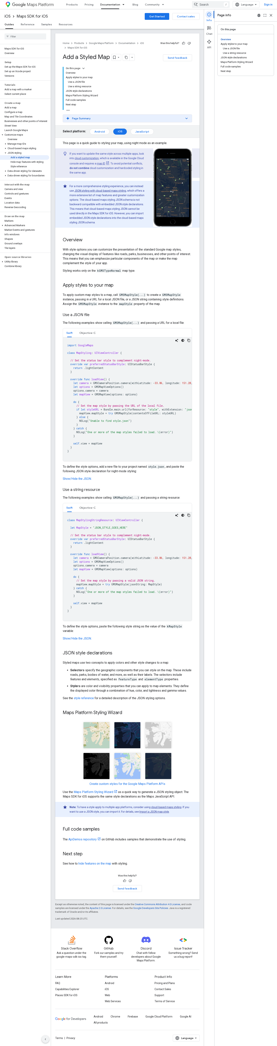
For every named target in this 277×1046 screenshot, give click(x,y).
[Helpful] (183, 43)
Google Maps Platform (101, 43)
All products (101, 1022)
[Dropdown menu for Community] (164, 4)
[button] (24, 135)
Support (159, 995)
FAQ (57, 983)
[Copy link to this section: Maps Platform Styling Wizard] (126, 713)
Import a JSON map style (154, 811)
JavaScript (142, 131)
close (271, 15)
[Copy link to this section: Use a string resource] (104, 490)
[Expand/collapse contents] (83, 68)
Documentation (110, 4)
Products (72, 4)
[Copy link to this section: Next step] (86, 854)
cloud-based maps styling (166, 807)
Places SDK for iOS (66, 995)
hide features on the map (94, 863)
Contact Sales (163, 989)
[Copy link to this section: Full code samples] (103, 829)
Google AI (185, 1016)
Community (152, 4)
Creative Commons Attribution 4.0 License (157, 904)
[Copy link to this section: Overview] (86, 240)
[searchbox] (25, 36)
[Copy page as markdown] (126, 57)
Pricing (89, 4)
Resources (66, 24)
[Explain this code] (177, 340)
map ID (101, 163)
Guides (9, 24)
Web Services (113, 1001)
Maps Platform (40, 4)
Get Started (157, 16)
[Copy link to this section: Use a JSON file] (93, 315)
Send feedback (177, 57)
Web (107, 995)
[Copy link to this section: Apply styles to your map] (117, 285)
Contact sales (186, 16)
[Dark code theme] (183, 340)
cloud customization (87, 158)
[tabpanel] (127, 399)
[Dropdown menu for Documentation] (124, 4)
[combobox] (211, 4)
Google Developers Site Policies (150, 908)
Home (66, 43)
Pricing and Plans (165, 983)
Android (99, 131)
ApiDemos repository (82, 839)
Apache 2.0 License (100, 908)
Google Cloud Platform (158, 1016)
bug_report (259, 15)
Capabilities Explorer (67, 989)
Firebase (133, 1016)
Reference (27, 24)
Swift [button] (69, 333)
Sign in (268, 4)
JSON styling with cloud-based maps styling (100, 190)
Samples (46, 24)
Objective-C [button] (87, 333)
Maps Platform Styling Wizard (93, 792)
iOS (8, 16)
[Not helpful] (189, 43)
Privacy (71, 1038)
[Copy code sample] (189, 340)
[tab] (69, 332)
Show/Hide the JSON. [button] (77, 479)
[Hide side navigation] (45, 1039)
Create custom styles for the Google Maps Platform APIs (127, 784)
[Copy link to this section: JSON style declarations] (116, 653)
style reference (84, 698)
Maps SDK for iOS (32, 16)
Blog (135, 4)
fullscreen (265, 15)
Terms (59, 1038)
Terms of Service (165, 1001)
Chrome (115, 1016)
